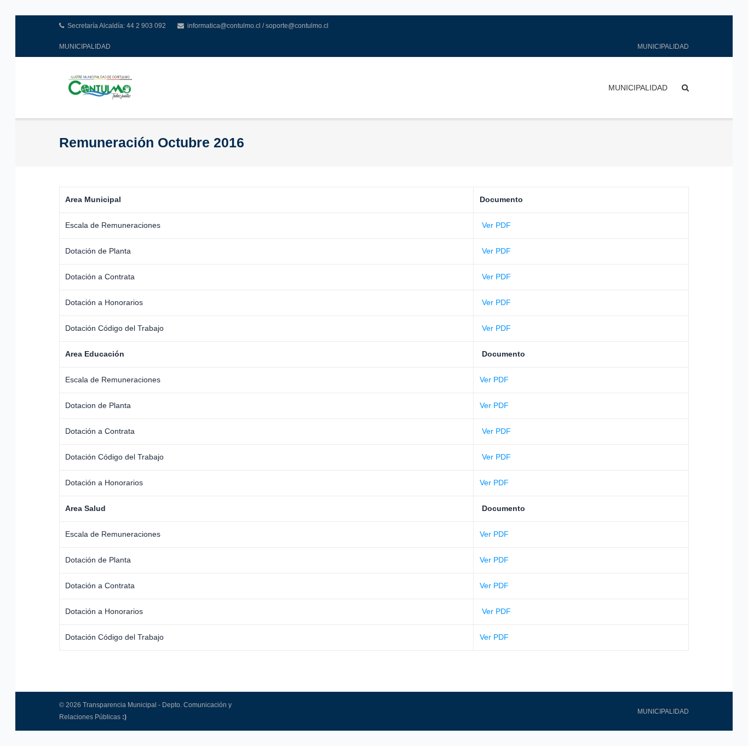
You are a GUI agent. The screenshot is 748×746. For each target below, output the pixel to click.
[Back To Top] (720, 719)
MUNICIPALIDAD (85, 46)
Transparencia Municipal (120, 705)
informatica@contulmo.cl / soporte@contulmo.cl (258, 26)
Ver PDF (495, 225)
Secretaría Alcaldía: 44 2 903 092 (116, 26)
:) (124, 717)
